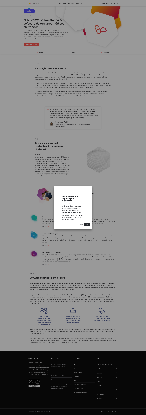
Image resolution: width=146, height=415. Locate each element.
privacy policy (69, 220)
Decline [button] (81, 224)
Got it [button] (87, 224)
